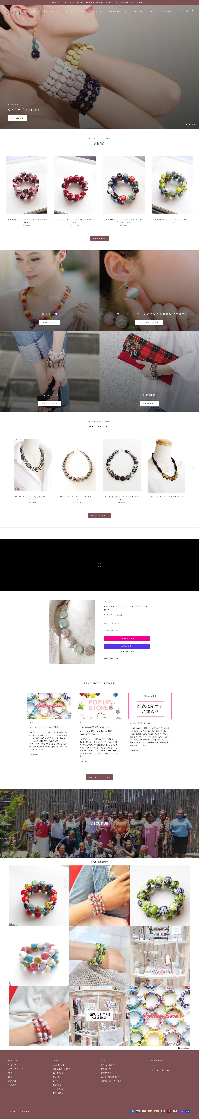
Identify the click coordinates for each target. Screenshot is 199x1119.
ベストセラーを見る (99, 515)
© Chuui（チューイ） (20, 1111)
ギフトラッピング (107, 1065)
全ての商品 (11, 1081)
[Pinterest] (118, 623)
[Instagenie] (184, 1048)
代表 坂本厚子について (117, 11)
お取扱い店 (57, 1085)
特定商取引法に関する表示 (111, 1081)
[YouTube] (168, 1070)
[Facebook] (112, 623)
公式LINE (154, 1065)
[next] (191, 467)
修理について (106, 1069)
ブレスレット (69, 11)
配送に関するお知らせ (142, 723)
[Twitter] (115, 623)
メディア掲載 (58, 1089)
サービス (152, 11)
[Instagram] (163, 1070)
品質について (58, 1073)
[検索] (187, 11)
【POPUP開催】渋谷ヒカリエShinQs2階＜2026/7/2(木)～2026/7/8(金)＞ (98, 730)
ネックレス (35, 11)
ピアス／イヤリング (51, 11)
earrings (16, 118)
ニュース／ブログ (138, 11)
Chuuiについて (98, 11)
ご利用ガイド (106, 1073)
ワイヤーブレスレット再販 (44, 727)
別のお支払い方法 (127, 651)
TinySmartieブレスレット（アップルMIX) (172, 220)
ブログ (55, 1081)
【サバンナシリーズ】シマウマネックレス (166, 497)
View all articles (99, 777)
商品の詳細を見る (111, 658)
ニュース (56, 1077)
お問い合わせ (166, 11)
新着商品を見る (99, 238)
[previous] (7, 467)
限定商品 (10, 1077)
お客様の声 (83, 11)
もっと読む (33, 754)
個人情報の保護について (110, 1077)
